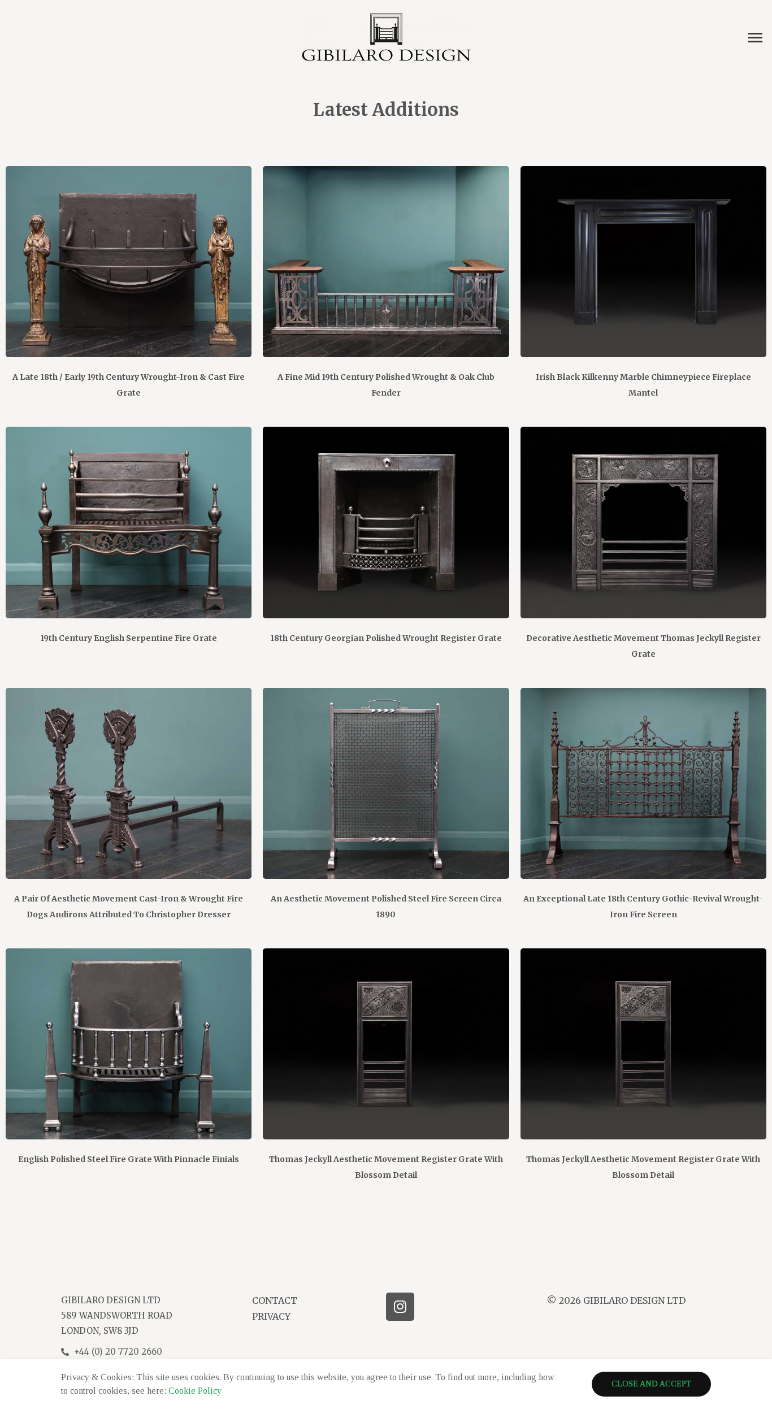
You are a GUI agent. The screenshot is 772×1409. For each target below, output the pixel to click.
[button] (651, 1384)
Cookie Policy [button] (195, 1390)
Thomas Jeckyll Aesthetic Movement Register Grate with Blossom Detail (386, 1167)
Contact (274, 1300)
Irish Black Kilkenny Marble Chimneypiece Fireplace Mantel (643, 385)
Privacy (271, 1316)
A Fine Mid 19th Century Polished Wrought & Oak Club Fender (386, 385)
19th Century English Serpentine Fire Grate (128, 638)
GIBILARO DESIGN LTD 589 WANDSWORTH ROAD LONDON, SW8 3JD (116, 1315)
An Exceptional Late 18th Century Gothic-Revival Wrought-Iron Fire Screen (643, 907)
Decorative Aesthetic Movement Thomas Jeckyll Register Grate (643, 646)
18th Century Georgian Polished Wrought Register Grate (386, 638)
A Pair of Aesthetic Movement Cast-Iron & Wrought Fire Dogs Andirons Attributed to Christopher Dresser (128, 907)
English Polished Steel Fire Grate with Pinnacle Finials (128, 1159)
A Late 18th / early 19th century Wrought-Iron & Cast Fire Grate (128, 385)
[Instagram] (400, 1307)
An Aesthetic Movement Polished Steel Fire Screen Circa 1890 (386, 907)
